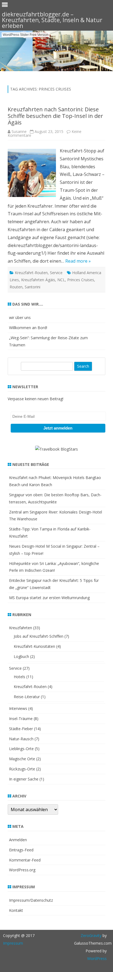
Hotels (19, 676)
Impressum (13, 943)
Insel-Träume (21, 718)
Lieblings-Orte (21, 748)
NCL (61, 279)
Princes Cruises (80, 279)
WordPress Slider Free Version (26, 35)
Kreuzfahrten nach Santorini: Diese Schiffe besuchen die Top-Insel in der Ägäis (55, 116)
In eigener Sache (23, 779)
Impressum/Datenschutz (31, 900)
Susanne (19, 131)
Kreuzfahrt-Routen (31, 272)
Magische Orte (22, 758)
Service (56, 272)
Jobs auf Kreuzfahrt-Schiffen (38, 636)
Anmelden (18, 839)
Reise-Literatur (27, 696)
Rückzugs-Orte (22, 768)
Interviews (18, 708)
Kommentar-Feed (25, 860)
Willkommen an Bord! (28, 327)
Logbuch (21, 656)
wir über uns (20, 317)
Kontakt (16, 910)
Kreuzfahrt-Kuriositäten (34, 646)
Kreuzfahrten (20, 627)
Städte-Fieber (21, 728)
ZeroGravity (91, 935)
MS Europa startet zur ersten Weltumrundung (49, 597)
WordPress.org (22, 869)
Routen (16, 286)
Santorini (32, 286)
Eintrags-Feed (21, 849)
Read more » (78, 261)
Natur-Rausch (21, 738)
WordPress (97, 958)
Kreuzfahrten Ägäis (38, 279)
